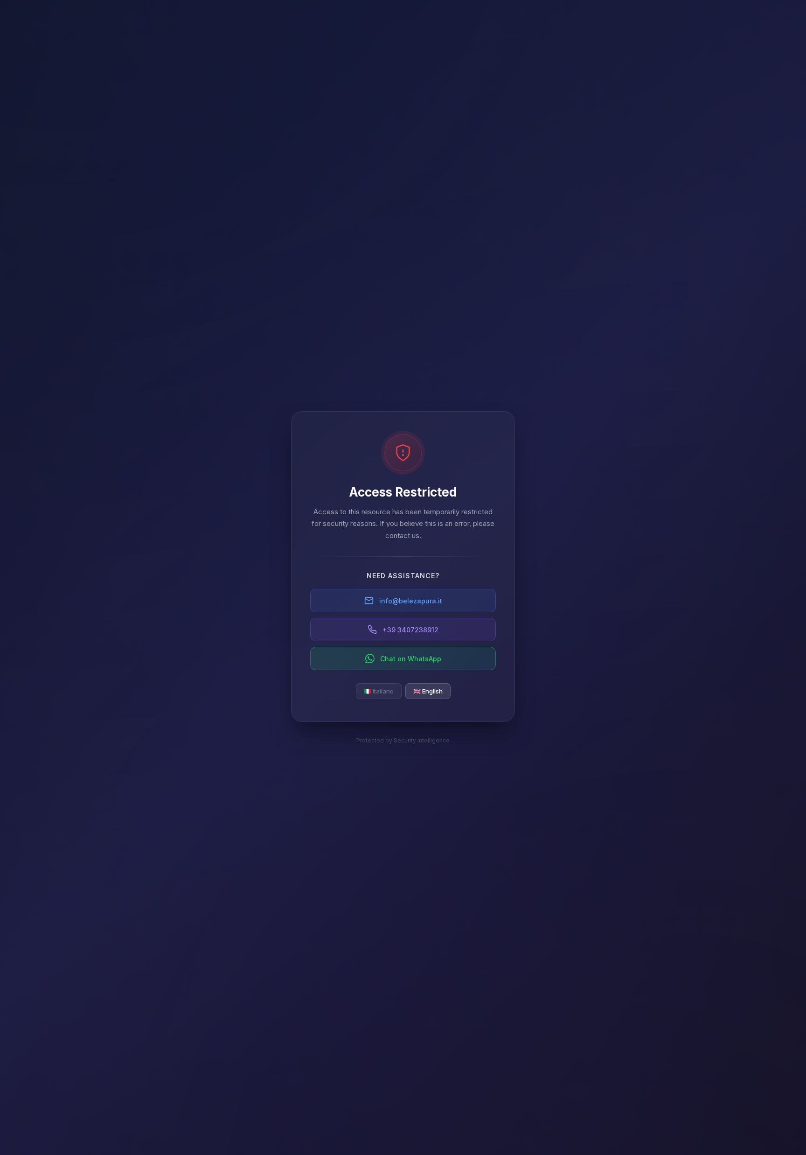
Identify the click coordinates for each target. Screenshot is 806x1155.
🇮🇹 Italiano (379, 691)
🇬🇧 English (428, 691)
